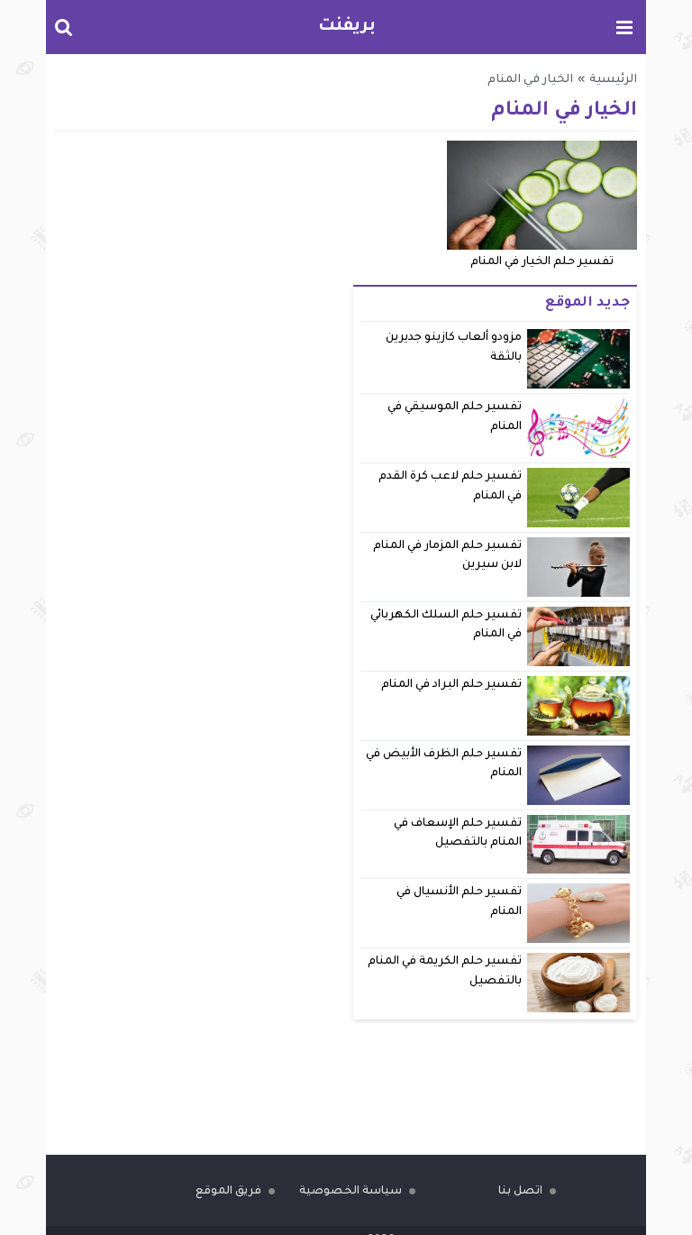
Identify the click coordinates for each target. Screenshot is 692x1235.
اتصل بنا (520, 1191)
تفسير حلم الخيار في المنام (542, 262)
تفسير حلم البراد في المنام (452, 685)
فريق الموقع (228, 1191)
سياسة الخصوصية (350, 1191)
